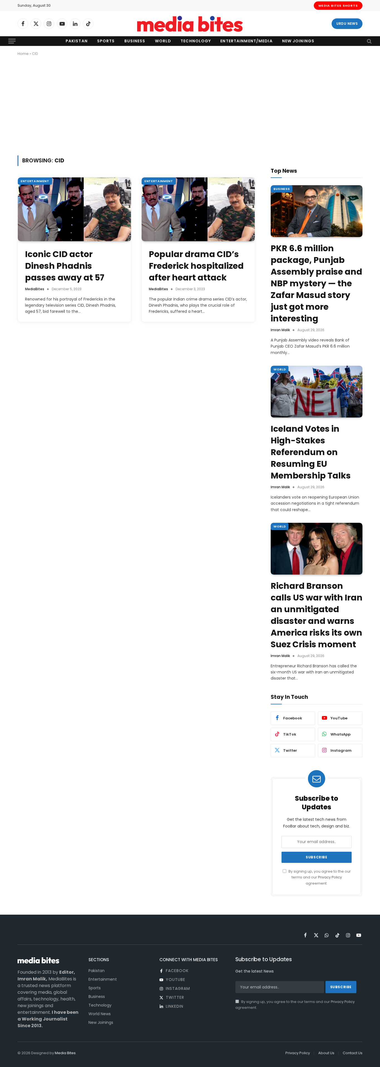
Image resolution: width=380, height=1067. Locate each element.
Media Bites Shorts (338, 5)
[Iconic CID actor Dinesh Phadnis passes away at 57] (74, 209)
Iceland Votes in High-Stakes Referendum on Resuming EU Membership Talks (311, 452)
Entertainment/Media (246, 41)
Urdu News (347, 23)
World (163, 41)
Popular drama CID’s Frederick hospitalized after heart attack (196, 266)
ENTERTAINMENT (35, 181)
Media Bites (65, 1053)
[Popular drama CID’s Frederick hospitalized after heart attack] (198, 209)
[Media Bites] (190, 24)
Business (134, 41)
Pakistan (77, 41)
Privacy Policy (330, 877)
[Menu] (12, 41)
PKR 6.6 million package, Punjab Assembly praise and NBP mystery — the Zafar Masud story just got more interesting (316, 283)
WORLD (279, 369)
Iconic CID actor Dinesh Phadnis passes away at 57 (64, 266)
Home (23, 53)
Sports (106, 41)
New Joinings (298, 41)
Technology (196, 41)
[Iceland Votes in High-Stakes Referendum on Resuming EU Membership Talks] (316, 391)
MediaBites (34, 289)
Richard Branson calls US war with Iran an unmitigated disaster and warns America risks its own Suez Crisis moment (316, 615)
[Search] (369, 41)
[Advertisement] (190, 105)
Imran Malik (280, 330)
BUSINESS (281, 189)
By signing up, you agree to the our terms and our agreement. (319, 877)
